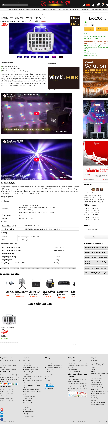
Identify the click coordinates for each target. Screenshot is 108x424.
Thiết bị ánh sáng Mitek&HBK (68, 268)
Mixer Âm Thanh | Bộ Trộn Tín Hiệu (68, 9)
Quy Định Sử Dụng (95, 380)
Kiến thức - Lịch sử (51, 372)
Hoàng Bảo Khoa (12, 421)
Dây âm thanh (28, 398)
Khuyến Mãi (27, 360)
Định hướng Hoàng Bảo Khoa (54, 365)
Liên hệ (48, 380)
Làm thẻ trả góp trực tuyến (98, 398)
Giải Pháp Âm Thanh (98, 2)
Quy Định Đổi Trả (95, 389)
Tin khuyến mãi (50, 369)
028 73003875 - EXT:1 (90, 195)
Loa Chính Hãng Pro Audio (16, 9)
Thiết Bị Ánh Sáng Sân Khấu (31, 367)
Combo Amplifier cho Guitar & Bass (33, 383)
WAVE (21, 207)
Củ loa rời (26, 407)
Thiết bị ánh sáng (55, 268)
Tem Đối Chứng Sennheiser (98, 402)
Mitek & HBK (51, 90)
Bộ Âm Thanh (27, 365)
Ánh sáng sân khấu (45, 268)
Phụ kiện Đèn (27, 413)
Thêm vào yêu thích (92, 34)
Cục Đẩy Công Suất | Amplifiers (36, 9)
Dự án (12, 2)
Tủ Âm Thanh (27, 400)
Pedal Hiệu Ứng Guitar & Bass (31, 389)
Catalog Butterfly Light (93, 229)
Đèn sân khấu (23, 268)
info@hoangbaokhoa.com (98, 363)
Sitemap (48, 383)
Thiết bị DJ (26, 405)
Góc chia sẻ (18, 2)
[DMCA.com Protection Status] (49, 388)
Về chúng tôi (6, 2)
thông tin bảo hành (11, 369)
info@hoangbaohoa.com (92, 193)
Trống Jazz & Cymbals (29, 396)
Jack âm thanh (28, 402)
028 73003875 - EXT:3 (91, 199)
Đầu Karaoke (27, 409)
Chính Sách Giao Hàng (97, 387)
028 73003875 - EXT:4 (90, 202)
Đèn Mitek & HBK (14, 268)
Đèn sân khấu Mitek (33, 268)
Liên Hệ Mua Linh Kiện (96, 375)
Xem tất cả (76, 344)
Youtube (93, 369)
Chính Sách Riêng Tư (96, 382)
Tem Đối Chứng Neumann (97, 404)
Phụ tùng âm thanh (29, 411)
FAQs (47, 378)
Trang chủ (49, 360)
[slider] (43, 21)
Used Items (27, 363)
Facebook (93, 367)
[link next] (79, 288)
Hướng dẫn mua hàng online (98, 393)
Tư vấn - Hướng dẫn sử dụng (53, 367)
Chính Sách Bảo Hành (96, 378)
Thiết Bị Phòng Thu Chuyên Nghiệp (33, 380)
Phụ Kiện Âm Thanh (29, 416)
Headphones (52, 9)
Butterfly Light (11, 183)
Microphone (85, 9)
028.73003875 (94, 360)
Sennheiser (93, 400)
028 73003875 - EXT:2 (90, 197)
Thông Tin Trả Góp (95, 395)
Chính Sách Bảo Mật (96, 384)
